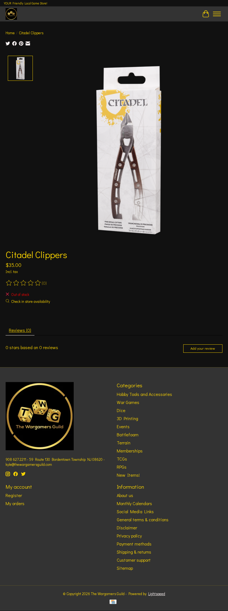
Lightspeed (156, 593)
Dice (121, 410)
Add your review (202, 348)
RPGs (122, 467)
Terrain (123, 443)
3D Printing (127, 418)
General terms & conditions (142, 519)
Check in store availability (30, 301)
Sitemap (125, 568)
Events (123, 426)
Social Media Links (135, 511)
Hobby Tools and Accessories (144, 394)
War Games (128, 402)
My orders (15, 503)
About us (125, 495)
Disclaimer (127, 527)
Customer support (134, 560)
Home (10, 32)
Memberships (130, 451)
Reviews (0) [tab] (20, 330)
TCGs (122, 459)
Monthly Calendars (134, 503)
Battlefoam (127, 434)
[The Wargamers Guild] (11, 14)
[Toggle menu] (216, 14)
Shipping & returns (134, 552)
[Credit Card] (113, 602)
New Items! (128, 475)
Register (14, 495)
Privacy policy (129, 536)
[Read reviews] (24, 283)
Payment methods (134, 544)
